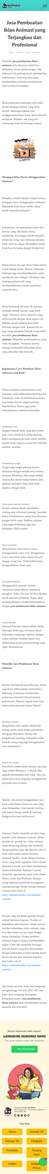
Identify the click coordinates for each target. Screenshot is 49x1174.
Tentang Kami (37, 1152)
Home (12, 1131)
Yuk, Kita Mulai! (25, 1049)
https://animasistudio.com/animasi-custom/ (21, 896)
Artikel (12, 1164)
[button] (43, 1162)
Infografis (36, 1141)
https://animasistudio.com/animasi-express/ (21, 967)
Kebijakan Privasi (37, 1166)
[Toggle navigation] (45, 6)
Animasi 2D (37, 1131)
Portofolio (12, 1150)
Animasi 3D (12, 1141)
